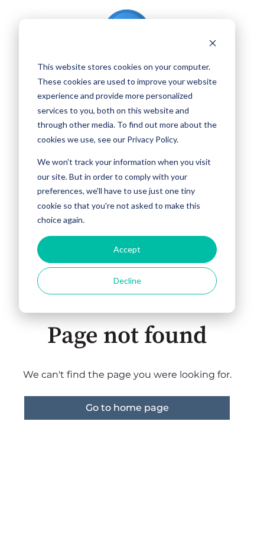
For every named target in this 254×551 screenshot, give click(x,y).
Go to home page (127, 407)
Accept (127, 249)
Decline (127, 281)
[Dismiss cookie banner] (213, 44)
